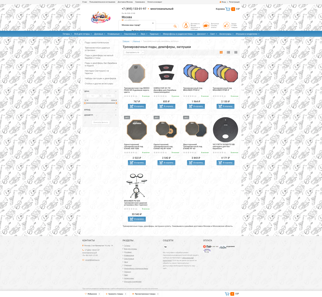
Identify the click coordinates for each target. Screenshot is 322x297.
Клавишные (114, 34)
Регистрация (234, 2)
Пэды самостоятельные (97, 42)
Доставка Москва (125, 2)
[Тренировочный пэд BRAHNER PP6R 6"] (196, 73)
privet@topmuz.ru (92, 260)
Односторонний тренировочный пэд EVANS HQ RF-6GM (163, 146)
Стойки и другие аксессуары (99, 83)
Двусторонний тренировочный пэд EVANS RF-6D (192, 146)
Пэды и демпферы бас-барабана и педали (101, 64)
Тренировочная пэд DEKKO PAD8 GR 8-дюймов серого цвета (136, 90)
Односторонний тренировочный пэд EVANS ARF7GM (133, 146)
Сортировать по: (132, 52)
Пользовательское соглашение (102, 2)
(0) (136, 96)
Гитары (66, 34)
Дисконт (201, 34)
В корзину (139, 106)
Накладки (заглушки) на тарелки (97, 72)
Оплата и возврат (154, 2)
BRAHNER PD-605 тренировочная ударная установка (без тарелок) (135, 203)
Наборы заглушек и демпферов (100, 78)
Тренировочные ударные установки (97, 48)
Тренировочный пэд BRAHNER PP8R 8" (222, 89)
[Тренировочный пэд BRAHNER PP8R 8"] (225, 73)
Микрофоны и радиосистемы (178, 34)
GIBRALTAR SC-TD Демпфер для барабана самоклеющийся (165, 90)
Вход (224, 2)
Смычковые (130, 34)
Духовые (98, 34)
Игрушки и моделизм (246, 34)
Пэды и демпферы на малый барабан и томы (99, 56)
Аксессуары (225, 34)
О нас (84, 2)
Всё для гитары (82, 34)
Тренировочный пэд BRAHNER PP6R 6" (192, 89)
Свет (212, 34)
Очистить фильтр (101, 122)
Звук (143, 34)
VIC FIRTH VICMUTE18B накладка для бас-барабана (224, 146)
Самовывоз (140, 2)
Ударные (154, 34)
